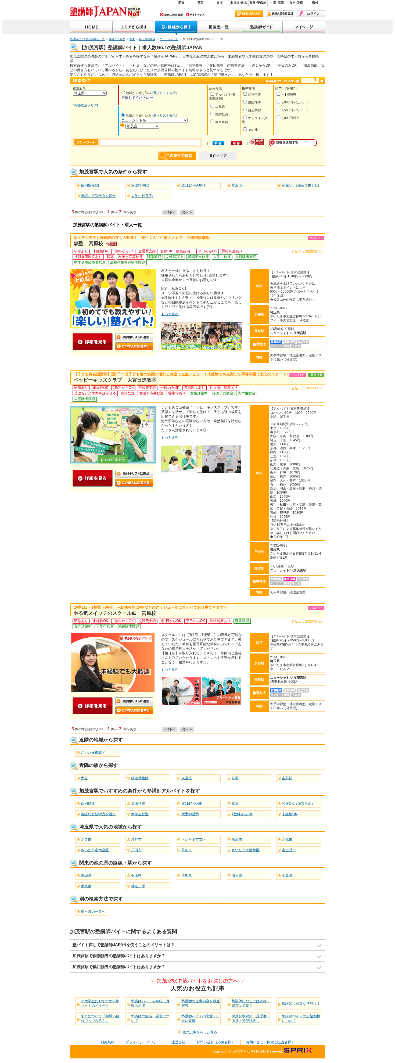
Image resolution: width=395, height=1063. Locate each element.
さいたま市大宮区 (95, 850)
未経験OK (289, 814)
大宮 (84, 778)
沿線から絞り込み (139, 115)
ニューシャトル (169, 39)
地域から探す (134, 27)
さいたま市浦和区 (246, 850)
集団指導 (254, 102)
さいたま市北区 (93, 752)
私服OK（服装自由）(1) (300, 185)
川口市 (86, 840)
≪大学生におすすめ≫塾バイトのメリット (100, 1003)
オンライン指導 (254, 120)
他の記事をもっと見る (199, 1032)
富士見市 (289, 850)
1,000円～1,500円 (294, 102)
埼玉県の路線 (147, 39)
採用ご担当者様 (171, 14)
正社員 (220, 106)
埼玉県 (237, 876)
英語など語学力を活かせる (102, 814)
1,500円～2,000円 (294, 110)
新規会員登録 (280, 13)
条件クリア (218, 156)
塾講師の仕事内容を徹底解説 (200, 1003)
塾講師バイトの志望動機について (301, 1018)
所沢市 (237, 840)
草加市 (186, 850)
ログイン (311, 13)
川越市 (287, 840)
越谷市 (136, 840)
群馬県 (186, 876)
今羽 (235, 778)
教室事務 (221, 122)
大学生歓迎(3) (142, 196)
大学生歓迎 (140, 814)
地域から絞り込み (139, 93)
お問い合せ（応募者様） (215, 1042)
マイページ (304, 27)
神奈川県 (138, 886)
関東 (132, 39)
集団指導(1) (140, 185)
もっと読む (170, 314)
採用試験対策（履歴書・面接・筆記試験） (251, 1018)
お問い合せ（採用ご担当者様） (270, 1042)
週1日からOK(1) (193, 185)
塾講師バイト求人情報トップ (87, 39)
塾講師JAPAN (91, 27)
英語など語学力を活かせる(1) (104, 196)
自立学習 (254, 110)
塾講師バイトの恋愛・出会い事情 (200, 1018)
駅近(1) (237, 185)
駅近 (235, 804)
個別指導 (254, 94)
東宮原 (186, 778)
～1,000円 (288, 94)
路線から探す (117, 39)
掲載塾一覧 (219, 27)
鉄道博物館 (140, 778)
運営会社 (178, 1042)
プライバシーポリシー (142, 1042)
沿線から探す (176, 27)
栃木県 (136, 876)
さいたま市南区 (193, 840)
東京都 (86, 886)
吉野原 (287, 778)
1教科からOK (242, 814)
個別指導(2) (90, 185)
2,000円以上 (290, 118)
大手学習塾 (190, 814)
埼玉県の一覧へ (93, 912)
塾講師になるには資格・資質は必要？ (251, 1003)
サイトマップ (195, 14)
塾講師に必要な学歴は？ (301, 1003)
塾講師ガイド (261, 27)
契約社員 (221, 114)
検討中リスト (249, 13)
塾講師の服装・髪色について (150, 1018)
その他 (253, 129)
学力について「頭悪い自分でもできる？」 (100, 1018)
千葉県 (287, 876)
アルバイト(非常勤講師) (222, 96)
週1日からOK (191, 804)
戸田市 (136, 850)
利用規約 (107, 1042)
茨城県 (86, 876)
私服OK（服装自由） (298, 804)
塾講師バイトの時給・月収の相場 (150, 1003)
